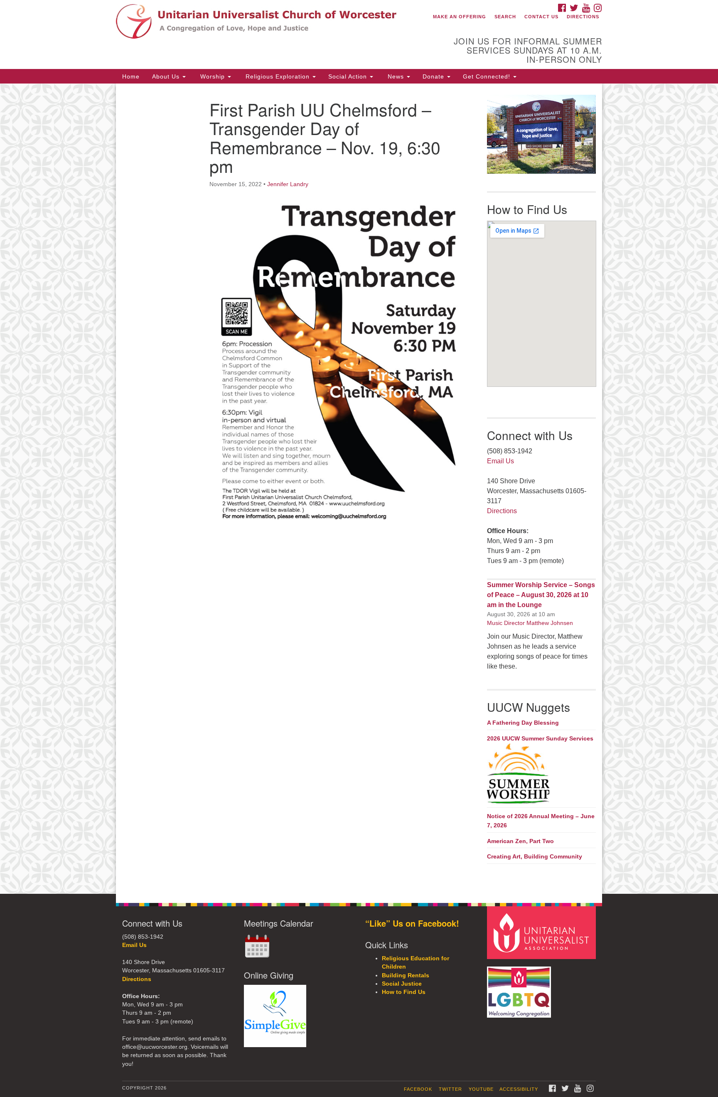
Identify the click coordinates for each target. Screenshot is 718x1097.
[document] (359, 488)
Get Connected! (487, 76)
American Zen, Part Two (520, 841)
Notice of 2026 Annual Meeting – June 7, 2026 (541, 821)
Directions (583, 16)
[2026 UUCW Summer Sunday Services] (541, 774)
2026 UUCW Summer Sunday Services (540, 738)
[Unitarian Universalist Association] (542, 932)
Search (505, 16)
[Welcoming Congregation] (520, 988)
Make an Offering (459, 16)
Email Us (500, 461)
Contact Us (541, 16)
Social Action (348, 76)
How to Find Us (403, 992)
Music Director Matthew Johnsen (530, 623)
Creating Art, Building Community (534, 856)
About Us (167, 76)
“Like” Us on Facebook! (412, 923)
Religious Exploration (277, 76)
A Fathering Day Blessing (523, 722)
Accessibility (518, 1089)
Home (131, 76)
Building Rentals (405, 975)
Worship (212, 76)
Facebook (418, 1089)
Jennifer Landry (287, 184)
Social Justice (402, 984)
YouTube (481, 1089)
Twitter (450, 1089)
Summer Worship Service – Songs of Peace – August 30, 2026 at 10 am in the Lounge (541, 594)
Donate (434, 76)
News (396, 76)
